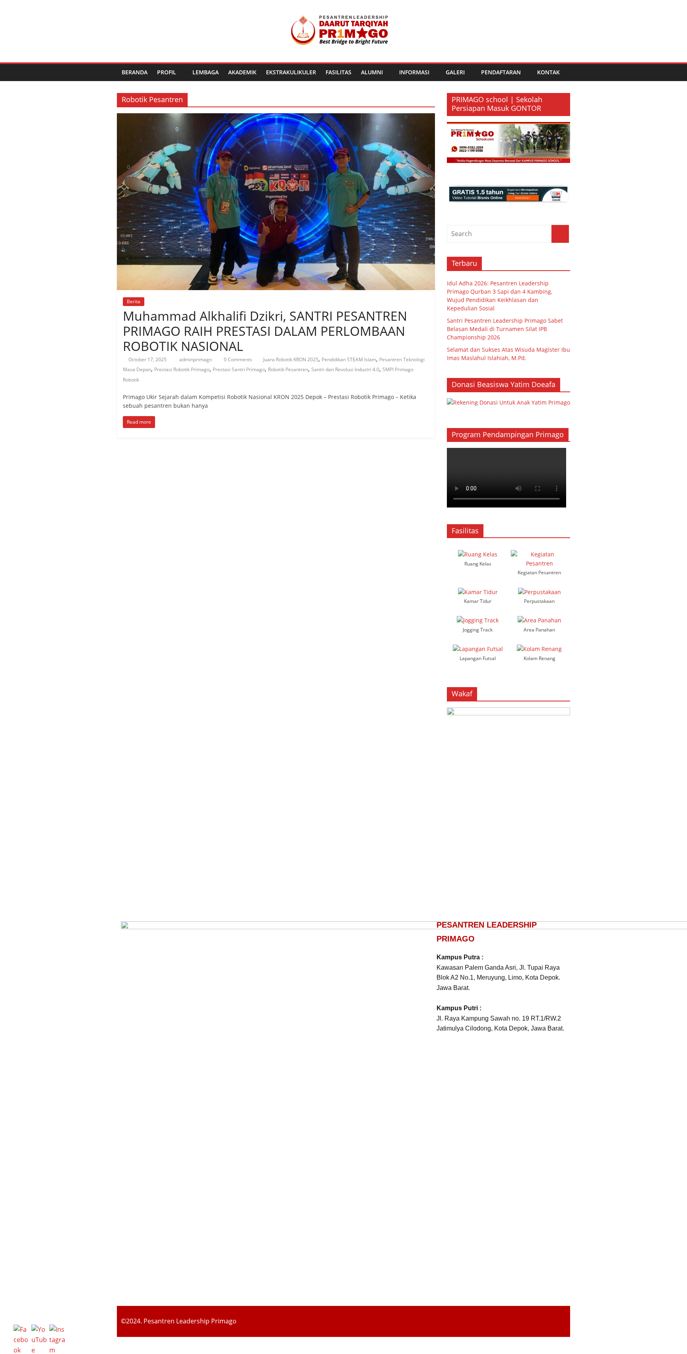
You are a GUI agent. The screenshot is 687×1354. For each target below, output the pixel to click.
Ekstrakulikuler (291, 72)
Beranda (134, 72)
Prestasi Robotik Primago (182, 369)
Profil (166, 72)
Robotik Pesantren (288, 369)
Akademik (242, 72)
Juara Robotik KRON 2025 (290, 359)
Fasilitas (338, 72)
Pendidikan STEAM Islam (349, 359)
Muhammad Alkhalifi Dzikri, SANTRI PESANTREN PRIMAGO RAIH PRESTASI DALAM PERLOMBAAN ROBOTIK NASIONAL (265, 331)
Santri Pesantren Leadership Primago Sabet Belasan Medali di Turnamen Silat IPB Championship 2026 (505, 329)
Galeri (455, 72)
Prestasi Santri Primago (239, 369)
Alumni (372, 72)
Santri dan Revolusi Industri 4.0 (345, 369)
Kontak (548, 72)
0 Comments (237, 359)
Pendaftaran (501, 72)
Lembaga (205, 72)
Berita (133, 301)
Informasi (414, 72)
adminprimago (196, 359)
